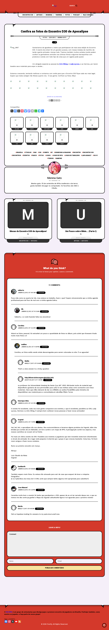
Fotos (45, 37)
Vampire (59, 158)
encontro (77, 152)
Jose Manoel (22, 487)
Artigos (76, 241)
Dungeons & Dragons (63, 152)
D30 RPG (9, 612)
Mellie (27, 361)
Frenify (49, 624)
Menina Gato (54, 178)
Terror (51, 158)
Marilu (20, 506)
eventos (26, 155)
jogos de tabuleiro (72, 155)
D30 (40, 152)
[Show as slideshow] (54, 96)
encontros (16, 155)
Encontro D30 (88, 152)
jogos (48, 155)
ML (28, 234)
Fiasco (34, 155)
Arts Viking (63, 64)
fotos (41, 155)
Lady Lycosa (74, 64)
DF (52, 152)
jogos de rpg (58, 155)
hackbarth (21, 466)
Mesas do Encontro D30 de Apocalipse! (28, 231)
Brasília (19, 152)
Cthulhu (28, 152)
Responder (41, 292)
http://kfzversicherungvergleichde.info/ (39, 378)
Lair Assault (86, 155)
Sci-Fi (96, 155)
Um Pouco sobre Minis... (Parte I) (80, 231)
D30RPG (46, 152)
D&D (35, 152)
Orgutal (20, 420)
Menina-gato (62, 37)
